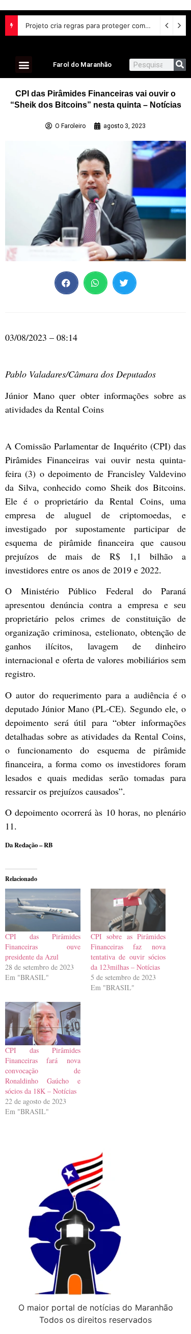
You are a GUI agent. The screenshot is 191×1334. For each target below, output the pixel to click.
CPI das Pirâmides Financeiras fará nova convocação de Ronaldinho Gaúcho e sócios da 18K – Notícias (42, 1070)
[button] (23, 64)
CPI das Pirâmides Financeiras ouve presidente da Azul (42, 947)
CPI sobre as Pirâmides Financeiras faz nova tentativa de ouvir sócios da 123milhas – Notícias (128, 952)
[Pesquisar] (180, 65)
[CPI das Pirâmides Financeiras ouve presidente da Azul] (42, 910)
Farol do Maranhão (82, 64)
